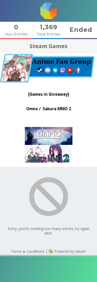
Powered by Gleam (69, 251)
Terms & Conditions (27, 251)
